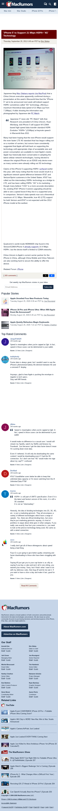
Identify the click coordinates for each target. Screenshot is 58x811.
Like (23, 350)
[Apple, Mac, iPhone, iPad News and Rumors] (19, 7)
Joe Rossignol (49, 301)
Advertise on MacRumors (16, 634)
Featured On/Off (7, 807)
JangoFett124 (15, 339)
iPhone (20, 269)
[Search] (50, 4)
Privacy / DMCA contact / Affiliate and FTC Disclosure (18, 799)
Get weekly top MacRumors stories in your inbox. (29, 282)
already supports (31, 247)
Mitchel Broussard (7, 664)
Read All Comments (29, 586)
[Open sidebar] (55, 4)
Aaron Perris (33, 692)
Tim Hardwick (34, 664)
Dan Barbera (5, 683)
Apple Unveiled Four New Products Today (29, 298)
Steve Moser (5, 692)
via (40, 93)
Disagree (29, 350)
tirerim (13, 491)
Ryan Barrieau (34, 683)
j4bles (12, 424)
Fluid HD (36, 807)
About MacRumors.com (15, 626)
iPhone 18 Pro (37, 11)
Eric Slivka (45, 41)
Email (3, 651)
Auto (42, 807)
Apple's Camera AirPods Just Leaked (24, 729)
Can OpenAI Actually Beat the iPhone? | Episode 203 (31, 792)
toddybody (14, 357)
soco (12, 540)
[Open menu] (3, 4)
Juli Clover (5, 655)
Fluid (30, 807)
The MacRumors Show (19, 752)
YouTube (10, 705)
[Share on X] (45, 275)
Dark (51, 807)
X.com (8, 651)
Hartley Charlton (50, 325)
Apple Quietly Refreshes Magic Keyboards (29, 322)
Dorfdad (13, 471)
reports (25, 93)
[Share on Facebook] (51, 275)
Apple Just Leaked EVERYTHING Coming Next (28, 737)
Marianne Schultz (35, 674)
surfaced (43, 169)
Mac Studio (21, 11)
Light (46, 807)
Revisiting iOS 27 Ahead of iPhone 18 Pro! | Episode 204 (32, 784)
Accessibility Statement (8, 803)
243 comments (10, 275)
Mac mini (7, 11)
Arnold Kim (5, 646)
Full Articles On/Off (21, 807)
